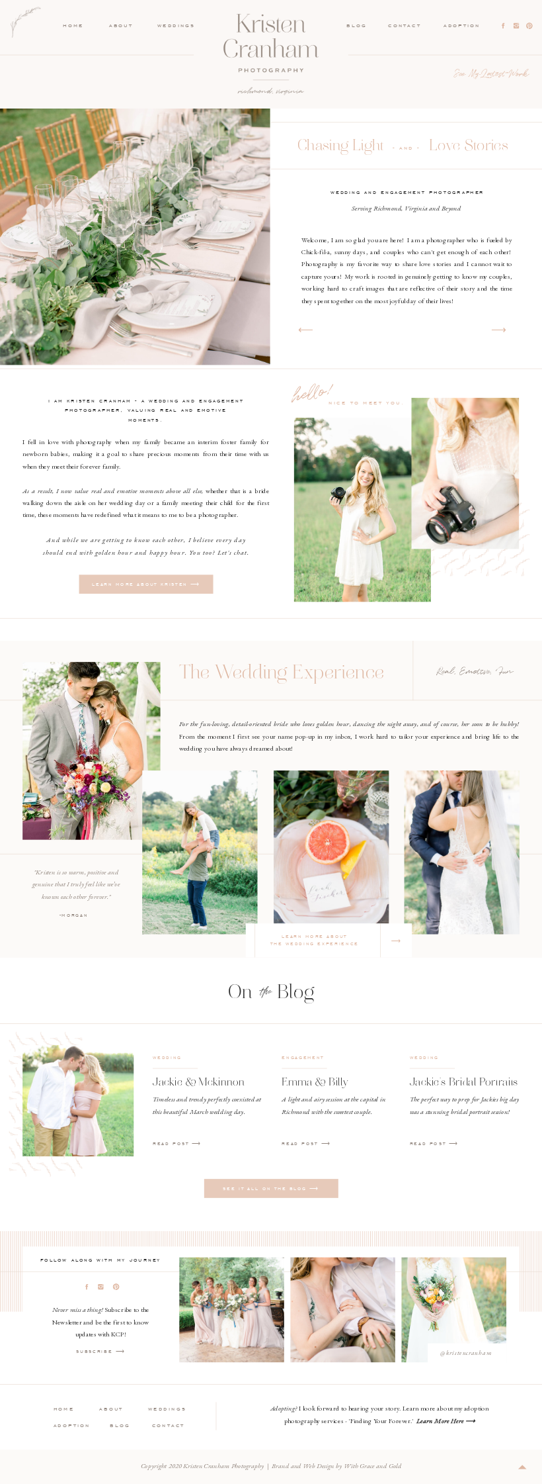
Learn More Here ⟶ (445, 1420)
